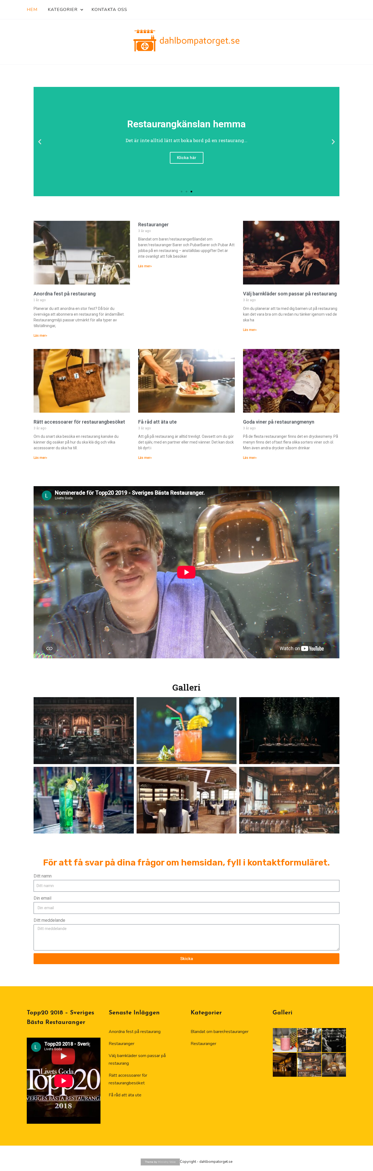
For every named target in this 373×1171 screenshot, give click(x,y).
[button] (39, 141)
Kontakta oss (109, 10)
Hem (32, 10)
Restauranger (153, 224)
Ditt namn (43, 876)
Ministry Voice (167, 1162)
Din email (42, 898)
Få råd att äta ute (157, 422)
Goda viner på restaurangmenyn (278, 422)
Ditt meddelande (49, 920)
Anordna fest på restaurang (65, 294)
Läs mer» (40, 335)
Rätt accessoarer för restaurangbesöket (79, 422)
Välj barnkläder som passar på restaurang (290, 294)
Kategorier (63, 10)
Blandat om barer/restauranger (219, 1032)
